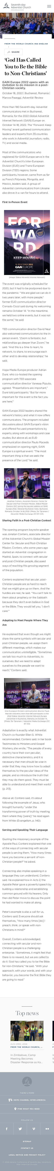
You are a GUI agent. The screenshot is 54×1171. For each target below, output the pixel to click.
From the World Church (18, 44)
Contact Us (27, 1148)
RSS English (41, 44)
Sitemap (27, 1141)
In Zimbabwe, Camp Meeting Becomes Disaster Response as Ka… (26, 1059)
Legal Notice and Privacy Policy (27, 1155)
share (16, 52)
